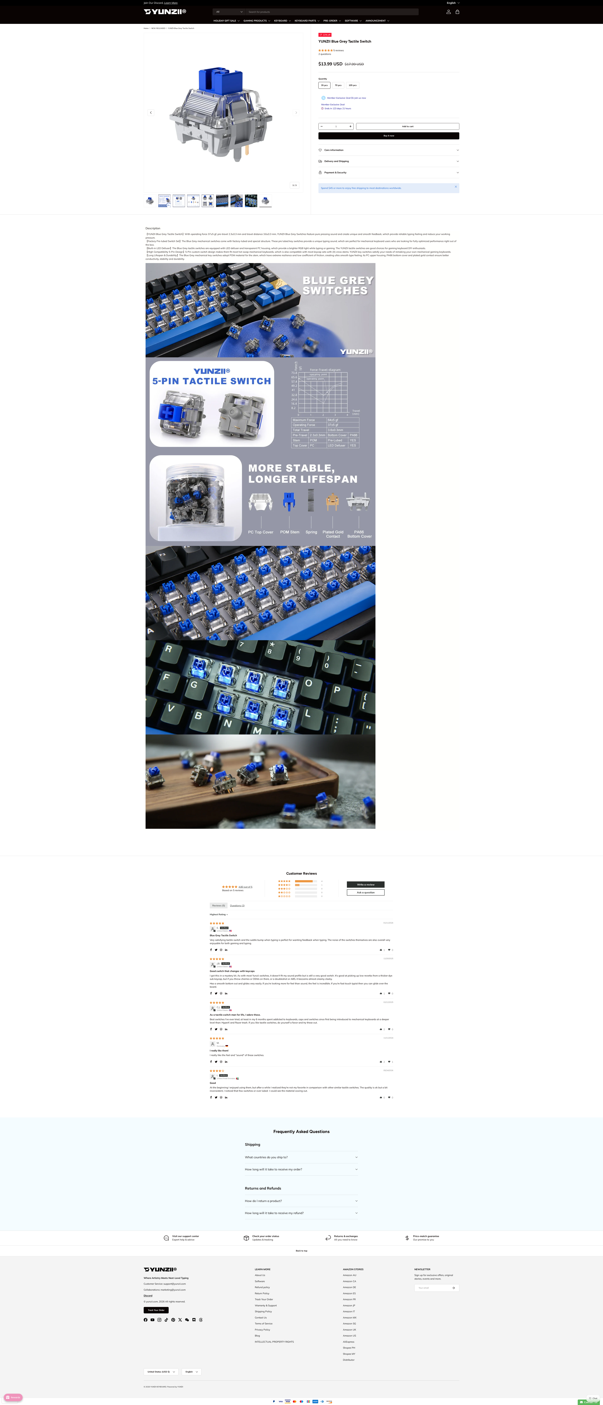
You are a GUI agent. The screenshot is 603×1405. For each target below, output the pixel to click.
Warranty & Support (266, 1305)
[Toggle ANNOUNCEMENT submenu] (388, 21)
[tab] (153, 228)
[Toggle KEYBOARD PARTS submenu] (318, 21)
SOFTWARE (351, 20)
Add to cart (407, 126)
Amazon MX (349, 1317)
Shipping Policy (263, 1311)
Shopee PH (349, 1347)
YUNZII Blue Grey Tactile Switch (181, 28)
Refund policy (262, 1287)
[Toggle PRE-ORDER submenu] (340, 21)
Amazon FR (349, 1299)
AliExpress (348, 1341)
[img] (217, 923)
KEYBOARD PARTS (305, 20)
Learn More (248, 2)
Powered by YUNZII (175, 1387)
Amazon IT (349, 1311)
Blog (257, 1335)
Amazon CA (349, 1281)
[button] (457, 11)
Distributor (348, 1359)
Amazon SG (349, 1323)
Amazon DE (349, 1287)
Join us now (360, 97)
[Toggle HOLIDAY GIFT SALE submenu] (238, 21)
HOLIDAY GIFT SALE (225, 20)
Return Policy (262, 1293)
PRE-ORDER (330, 20)
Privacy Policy (262, 1329)
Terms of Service (263, 1323)
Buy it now (389, 135)
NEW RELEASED (158, 28)
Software (260, 1281)
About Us (260, 1275)
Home (146, 28)
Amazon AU (349, 1275)
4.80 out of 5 (245, 886)
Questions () (237, 905)
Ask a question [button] (366, 892)
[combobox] (316, 11)
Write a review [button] (366, 884)
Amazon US (349, 1335)
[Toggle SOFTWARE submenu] (360, 21)
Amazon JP (349, 1305)
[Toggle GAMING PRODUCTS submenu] (269, 21)
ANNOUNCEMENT (376, 20)
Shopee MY (349, 1353)
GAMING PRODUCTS (255, 20)
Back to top (301, 1250)
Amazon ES (349, 1293)
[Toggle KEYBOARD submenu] (290, 21)
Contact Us (261, 1317)
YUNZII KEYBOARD (158, 1387)
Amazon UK (349, 1329)
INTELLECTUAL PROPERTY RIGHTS (274, 1341)
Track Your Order (156, 1310)
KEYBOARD (280, 20)
